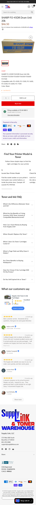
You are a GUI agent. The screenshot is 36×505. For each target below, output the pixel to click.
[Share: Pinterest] (14, 144)
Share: (3, 144)
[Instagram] (10, 449)
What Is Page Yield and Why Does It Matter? (16, 252)
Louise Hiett (10, 369)
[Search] (32, 12)
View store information (14, 115)
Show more (18, 399)
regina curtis (10, 326)
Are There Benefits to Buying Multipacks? (13, 261)
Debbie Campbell (11, 351)
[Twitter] (6, 449)
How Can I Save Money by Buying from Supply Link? (15, 226)
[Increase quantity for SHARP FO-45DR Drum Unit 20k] (8, 98)
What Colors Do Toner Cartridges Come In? (15, 242)
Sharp (3, 71)
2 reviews (9, 371)
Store (3, 454)
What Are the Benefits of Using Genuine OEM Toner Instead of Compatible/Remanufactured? (14, 215)
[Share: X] (11, 144)
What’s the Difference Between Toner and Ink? (16, 205)
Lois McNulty (10, 392)
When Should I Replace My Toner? (15, 234)
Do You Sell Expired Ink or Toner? (14, 279)
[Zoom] (30, 37)
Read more (7, 345)
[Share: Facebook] (8, 144)
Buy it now (18, 103)
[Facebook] (3, 449)
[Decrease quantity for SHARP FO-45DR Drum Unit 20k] (3, 98)
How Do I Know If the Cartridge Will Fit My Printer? (16, 271)
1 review (9, 394)
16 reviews (9, 353)
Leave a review (18, 308)
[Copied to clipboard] (17, 144)
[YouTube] (14, 449)
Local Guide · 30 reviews (13, 328)
